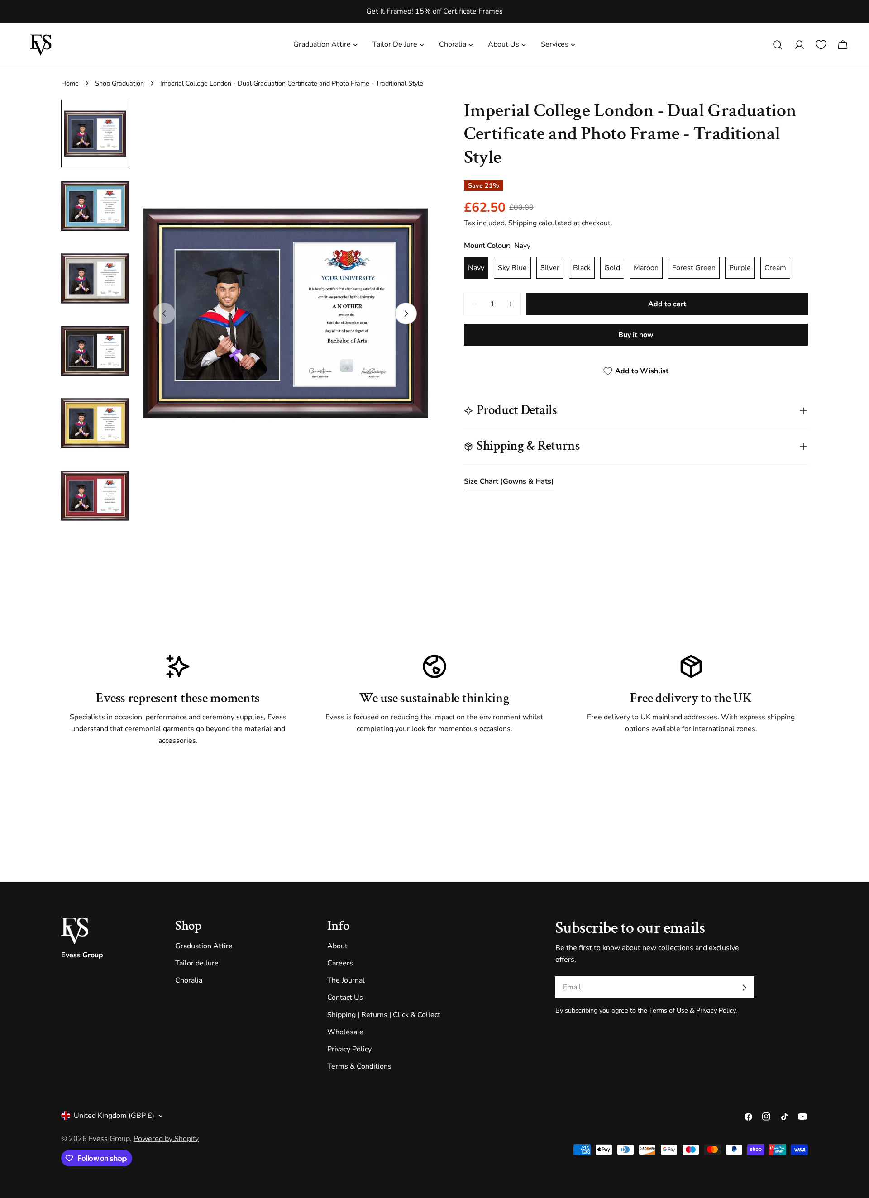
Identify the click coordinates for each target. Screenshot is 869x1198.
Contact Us (345, 998)
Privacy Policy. (716, 1010)
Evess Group (109, 1139)
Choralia (188, 981)
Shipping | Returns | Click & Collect (383, 1015)
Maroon (646, 268)
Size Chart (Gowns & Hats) (509, 481)
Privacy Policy (349, 1050)
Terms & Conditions (359, 1067)
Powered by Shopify (166, 1139)
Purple (740, 268)
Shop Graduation (119, 83)
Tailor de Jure (197, 964)
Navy (476, 268)
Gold (612, 268)
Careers (340, 964)
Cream (775, 268)
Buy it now (636, 335)
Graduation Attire (204, 946)
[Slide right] (406, 313)
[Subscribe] (744, 987)
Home (70, 83)
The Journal (346, 981)
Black (582, 268)
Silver (549, 268)
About (337, 946)
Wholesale (345, 1032)
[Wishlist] (821, 45)
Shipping (522, 223)
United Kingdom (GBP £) (114, 1116)
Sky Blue (512, 268)
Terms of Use (668, 1010)
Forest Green (694, 268)
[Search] (778, 45)
